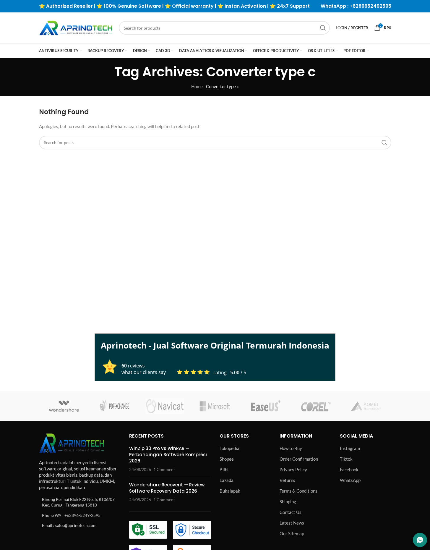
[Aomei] (366, 406)
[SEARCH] (323, 28)
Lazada (226, 480)
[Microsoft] (215, 406)
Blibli (225, 469)
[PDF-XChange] (114, 406)
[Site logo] (76, 27)
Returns (287, 480)
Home (197, 86)
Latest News (292, 522)
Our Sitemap (292, 533)
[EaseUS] (265, 406)
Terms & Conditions (298, 490)
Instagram (350, 448)
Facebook (349, 469)
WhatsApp (350, 480)
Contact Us (290, 512)
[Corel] (316, 406)
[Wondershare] (64, 406)
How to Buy (291, 448)
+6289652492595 (370, 6)
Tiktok (346, 459)
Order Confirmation (299, 459)
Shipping (288, 501)
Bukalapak (230, 490)
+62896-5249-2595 (82, 515)
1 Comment (164, 469)
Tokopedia (229, 448)
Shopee (227, 459)
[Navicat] (164, 406)
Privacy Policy (293, 469)
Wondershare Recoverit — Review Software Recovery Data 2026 (167, 488)
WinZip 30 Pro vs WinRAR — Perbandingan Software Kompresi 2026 (168, 454)
